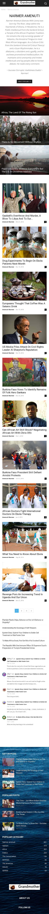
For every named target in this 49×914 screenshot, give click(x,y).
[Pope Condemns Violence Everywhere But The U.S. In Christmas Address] (24, 160)
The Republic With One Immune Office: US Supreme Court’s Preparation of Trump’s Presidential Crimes (24, 647)
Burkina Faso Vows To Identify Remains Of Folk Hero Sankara (24, 391)
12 (45, 436)
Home (3, 10)
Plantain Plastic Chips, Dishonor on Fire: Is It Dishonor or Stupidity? (22, 621)
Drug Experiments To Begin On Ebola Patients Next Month (22, 262)
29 (45, 517)
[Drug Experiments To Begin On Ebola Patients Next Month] (24, 242)
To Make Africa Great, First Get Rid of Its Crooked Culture (23, 641)
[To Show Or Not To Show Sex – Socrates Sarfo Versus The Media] (8, 826)
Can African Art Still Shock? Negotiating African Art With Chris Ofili (24, 431)
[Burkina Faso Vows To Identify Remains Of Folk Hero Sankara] (24, 372)
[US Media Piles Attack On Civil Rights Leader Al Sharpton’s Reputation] (24, 329)
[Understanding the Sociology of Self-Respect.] (8, 773)
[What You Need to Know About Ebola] (24, 536)
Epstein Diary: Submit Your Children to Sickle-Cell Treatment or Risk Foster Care (20, 634)
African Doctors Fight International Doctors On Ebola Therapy (21, 512)
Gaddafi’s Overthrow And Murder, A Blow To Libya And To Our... (21, 217)
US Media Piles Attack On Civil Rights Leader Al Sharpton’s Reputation (23, 348)
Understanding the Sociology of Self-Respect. (19, 628)
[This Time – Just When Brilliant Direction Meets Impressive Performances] (8, 803)
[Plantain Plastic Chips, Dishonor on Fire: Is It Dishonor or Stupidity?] (8, 762)
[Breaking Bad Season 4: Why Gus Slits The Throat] (8, 814)
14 (45, 222)
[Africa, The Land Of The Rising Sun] (24, 101)
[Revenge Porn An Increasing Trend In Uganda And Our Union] (24, 576)
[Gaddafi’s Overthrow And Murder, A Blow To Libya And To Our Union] (24, 198)
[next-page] (31, 611)
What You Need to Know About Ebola (22, 554)
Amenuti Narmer (8, 222)
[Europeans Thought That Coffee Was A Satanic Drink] (24, 286)
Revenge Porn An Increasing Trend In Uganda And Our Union (22, 596)
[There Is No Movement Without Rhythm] (24, 130)
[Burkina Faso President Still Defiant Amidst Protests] (24, 455)
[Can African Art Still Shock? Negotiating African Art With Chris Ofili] (24, 413)
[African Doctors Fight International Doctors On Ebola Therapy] (24, 495)
